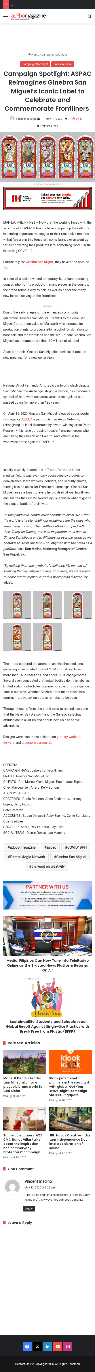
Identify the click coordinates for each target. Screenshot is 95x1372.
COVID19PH (77, 847)
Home (35, 54)
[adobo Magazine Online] (28, 16)
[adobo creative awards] (47, 198)
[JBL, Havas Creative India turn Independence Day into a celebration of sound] (70, 1119)
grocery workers (68, 737)
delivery (8, 743)
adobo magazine (26, 118)
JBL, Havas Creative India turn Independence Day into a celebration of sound (69, 1141)
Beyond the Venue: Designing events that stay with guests (48, 4)
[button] (17, 607)
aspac (51, 847)
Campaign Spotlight (54, 54)
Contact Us (22, 1364)
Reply (28, 1208)
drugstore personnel (36, 743)
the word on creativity (48, 866)
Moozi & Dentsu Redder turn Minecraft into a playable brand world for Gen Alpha (23, 1084)
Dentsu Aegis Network (27, 857)
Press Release (63, 64)
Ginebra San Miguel (71, 857)
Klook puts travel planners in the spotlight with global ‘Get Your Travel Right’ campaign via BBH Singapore (69, 1086)
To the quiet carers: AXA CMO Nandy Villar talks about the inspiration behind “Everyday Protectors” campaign (22, 1143)
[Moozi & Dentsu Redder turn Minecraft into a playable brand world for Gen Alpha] (24, 1062)
